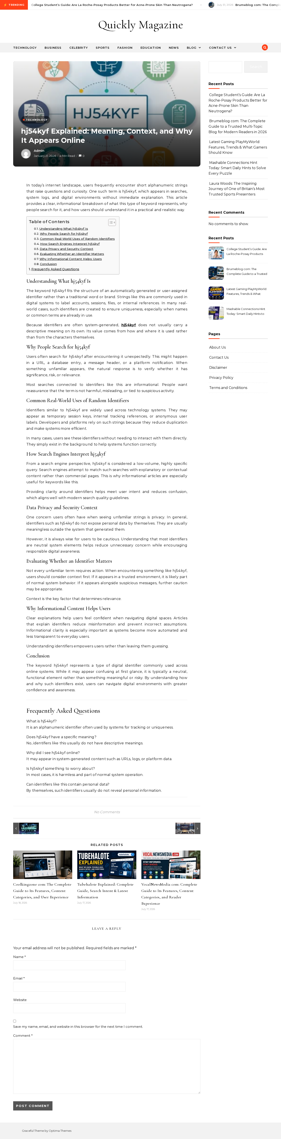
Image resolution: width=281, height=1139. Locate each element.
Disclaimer (218, 367)
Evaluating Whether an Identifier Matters (72, 254)
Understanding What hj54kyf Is (63, 228)
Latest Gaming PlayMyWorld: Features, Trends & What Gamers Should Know (238, 147)
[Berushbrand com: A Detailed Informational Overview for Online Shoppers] (190, 828)
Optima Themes (60, 1130)
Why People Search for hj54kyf (64, 233)
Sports (103, 47)
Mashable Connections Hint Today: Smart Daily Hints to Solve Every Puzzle (237, 168)
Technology (25, 47)
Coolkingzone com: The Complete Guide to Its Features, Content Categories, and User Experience (42, 890)
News (174, 47)
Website (20, 1000)
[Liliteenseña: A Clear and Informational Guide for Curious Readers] (23, 828)
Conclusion (48, 264)
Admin (39, 151)
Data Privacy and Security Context (66, 249)
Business (53, 47)
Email (19, 978)
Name (19, 957)
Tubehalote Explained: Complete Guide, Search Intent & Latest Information (105, 890)
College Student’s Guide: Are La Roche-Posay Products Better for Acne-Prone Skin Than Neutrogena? (247, 252)
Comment (23, 1035)
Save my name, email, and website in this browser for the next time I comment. (78, 1026)
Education (150, 47)
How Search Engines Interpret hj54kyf (70, 243)
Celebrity (78, 47)
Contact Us (220, 47)
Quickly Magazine (140, 24)
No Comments (107, 812)
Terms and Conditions (228, 388)
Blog (191, 47)
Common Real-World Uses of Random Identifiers (77, 238)
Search (256, 67)
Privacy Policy (221, 378)
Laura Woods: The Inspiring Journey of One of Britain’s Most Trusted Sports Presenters (237, 188)
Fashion (125, 47)
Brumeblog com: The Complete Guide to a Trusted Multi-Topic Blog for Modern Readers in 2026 (238, 126)
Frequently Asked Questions (55, 269)
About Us (217, 347)
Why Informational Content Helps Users (71, 259)
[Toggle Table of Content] (110, 222)
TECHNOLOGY (37, 119)
